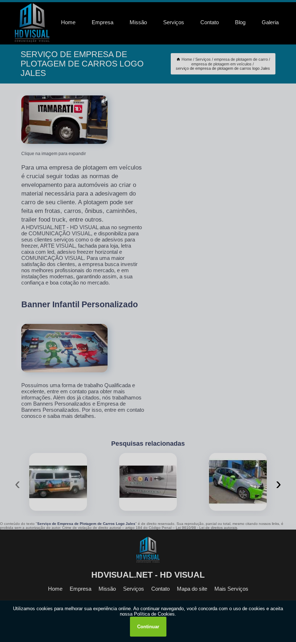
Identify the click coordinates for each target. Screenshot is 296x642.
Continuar (148, 626)
